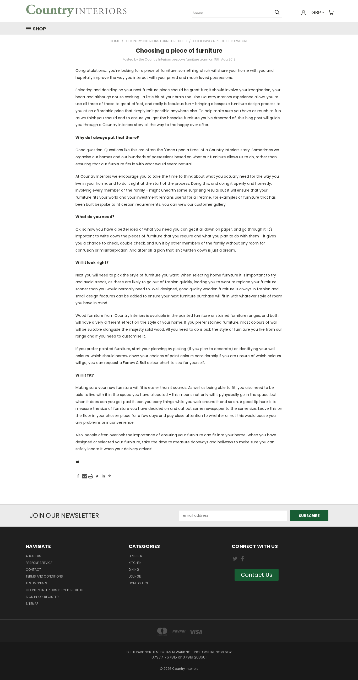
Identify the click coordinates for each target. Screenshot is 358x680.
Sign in (32, 597)
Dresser (135, 556)
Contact (33, 569)
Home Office (139, 583)
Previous (344, 663)
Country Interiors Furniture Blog (54, 590)
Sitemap (32, 603)
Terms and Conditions (44, 576)
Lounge (135, 576)
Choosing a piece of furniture (179, 51)
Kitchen (135, 563)
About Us (33, 556)
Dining (134, 569)
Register (51, 597)
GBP (316, 12)
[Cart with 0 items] (331, 12)
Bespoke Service (39, 563)
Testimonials (36, 583)
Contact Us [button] (256, 575)
